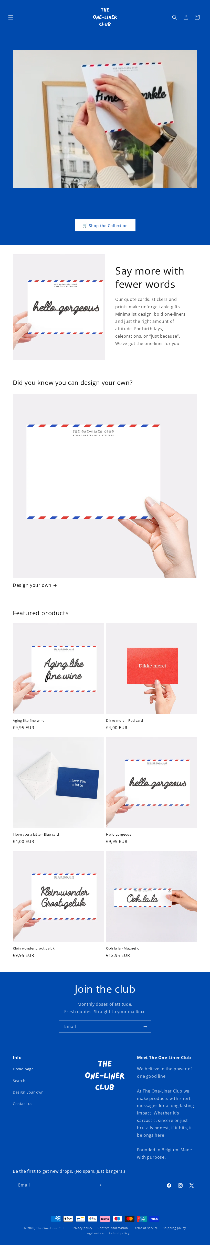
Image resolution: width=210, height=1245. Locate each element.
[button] (10, 17)
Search (19, 1080)
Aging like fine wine (29, 720)
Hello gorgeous (118, 834)
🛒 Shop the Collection (105, 225)
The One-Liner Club (51, 1228)
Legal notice (94, 1233)
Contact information (113, 1228)
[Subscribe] (145, 1027)
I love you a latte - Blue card (36, 834)
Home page (23, 1068)
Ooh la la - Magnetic (122, 948)
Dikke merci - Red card (124, 720)
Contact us (23, 1103)
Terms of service (145, 1228)
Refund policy (119, 1233)
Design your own (32, 585)
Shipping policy (174, 1228)
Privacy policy (81, 1228)
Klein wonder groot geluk (34, 948)
